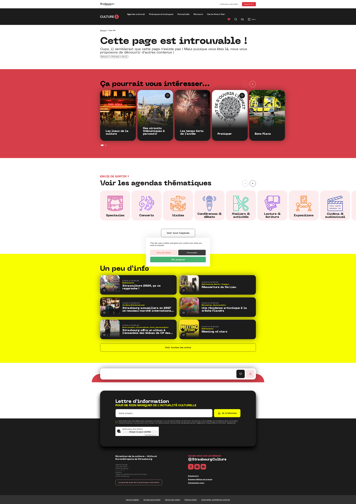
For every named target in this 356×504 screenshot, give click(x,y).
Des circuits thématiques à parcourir (154, 131)
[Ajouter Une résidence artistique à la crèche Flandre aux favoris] (183, 313)
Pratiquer (224, 133)
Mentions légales (132, 500)
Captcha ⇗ (151, 435)
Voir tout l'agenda (178, 232)
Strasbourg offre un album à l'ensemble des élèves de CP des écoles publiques (146, 331)
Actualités (183, 14)
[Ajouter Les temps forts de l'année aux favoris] (205, 95)
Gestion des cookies (172, 500)
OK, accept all (178, 259)
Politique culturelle (229, 4)
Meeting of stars (214, 331)
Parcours (198, 14)
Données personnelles (152, 500)
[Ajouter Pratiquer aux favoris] (242, 95)
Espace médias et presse (200, 479)
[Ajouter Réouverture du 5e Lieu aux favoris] (183, 290)
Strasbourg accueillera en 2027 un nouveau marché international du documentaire (147, 309)
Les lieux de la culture (117, 132)
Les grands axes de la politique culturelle (138, 482)
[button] (253, 84)
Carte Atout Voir (216, 14)
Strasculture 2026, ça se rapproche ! (141, 287)
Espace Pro (249, 4)
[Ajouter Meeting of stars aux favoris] (183, 335)
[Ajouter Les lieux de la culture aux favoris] (130, 95)
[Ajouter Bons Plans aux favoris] (279, 95)
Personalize (192, 252)
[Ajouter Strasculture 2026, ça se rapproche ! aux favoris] (104, 290)
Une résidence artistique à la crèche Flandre (224, 309)
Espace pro (193, 476)
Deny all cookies (164, 252)
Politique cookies (191, 500)
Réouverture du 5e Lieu (219, 287)
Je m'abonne (229, 413)
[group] (115, 205)
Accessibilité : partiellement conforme (215, 500)
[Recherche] (235, 19)
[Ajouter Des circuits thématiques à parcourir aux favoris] (167, 95)
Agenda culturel (136, 14)
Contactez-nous (196, 483)
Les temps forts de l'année (192, 132)
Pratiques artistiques (161, 14)
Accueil (103, 30)
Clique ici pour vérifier (140, 432)
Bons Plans (263, 133)
